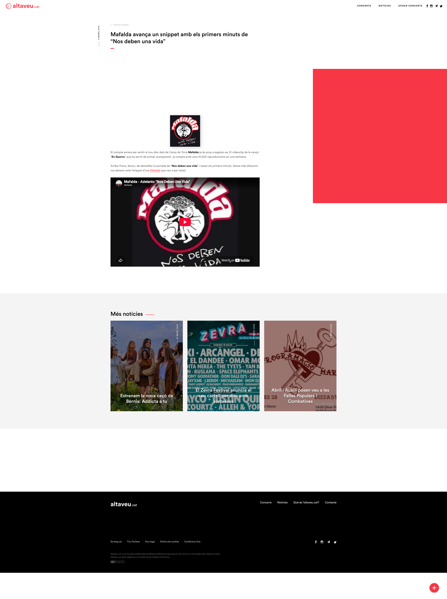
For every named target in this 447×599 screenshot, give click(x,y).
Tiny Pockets (133, 542)
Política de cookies (169, 542)
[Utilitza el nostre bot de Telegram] (436, 7)
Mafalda (155, 170)
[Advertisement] (185, 82)
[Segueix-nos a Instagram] (431, 7)
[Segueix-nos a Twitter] (441, 7)
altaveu (26, 6)
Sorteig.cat (116, 542)
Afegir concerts (410, 6)
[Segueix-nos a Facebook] (427, 7)
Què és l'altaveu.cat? (306, 502)
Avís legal (150, 542)
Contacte (330, 502)
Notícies (385, 6)
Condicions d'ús (192, 542)
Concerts (364, 6)
